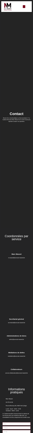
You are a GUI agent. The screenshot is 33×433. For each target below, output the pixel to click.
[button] (24, 6)
